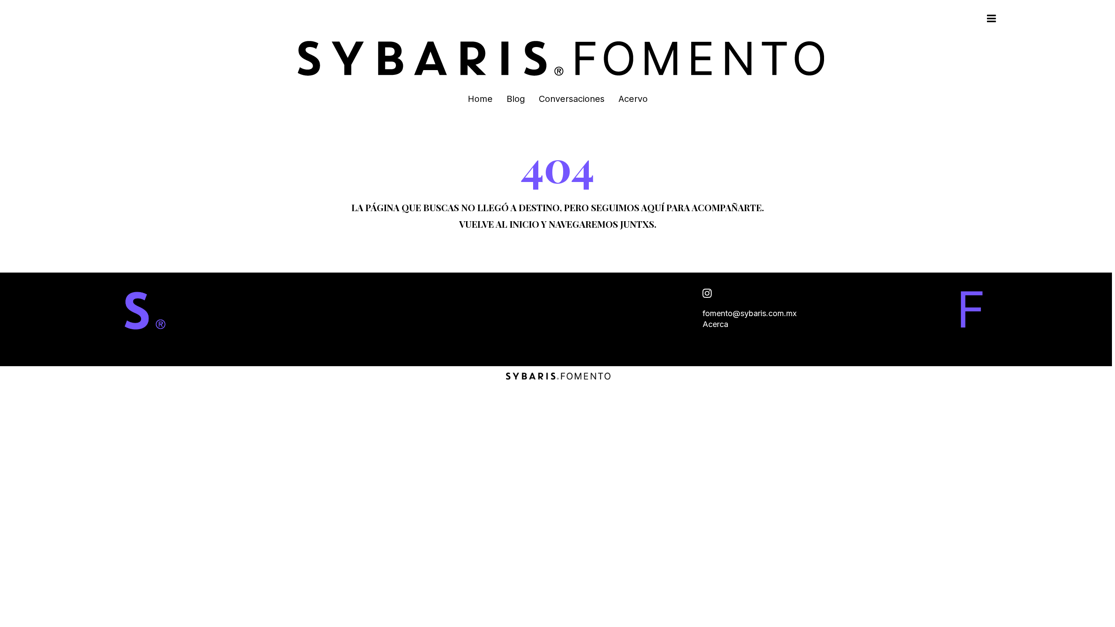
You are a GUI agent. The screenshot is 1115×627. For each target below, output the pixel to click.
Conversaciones (572, 99)
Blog (516, 99)
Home (480, 99)
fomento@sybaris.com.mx (750, 313)
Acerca (715, 324)
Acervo (633, 99)
